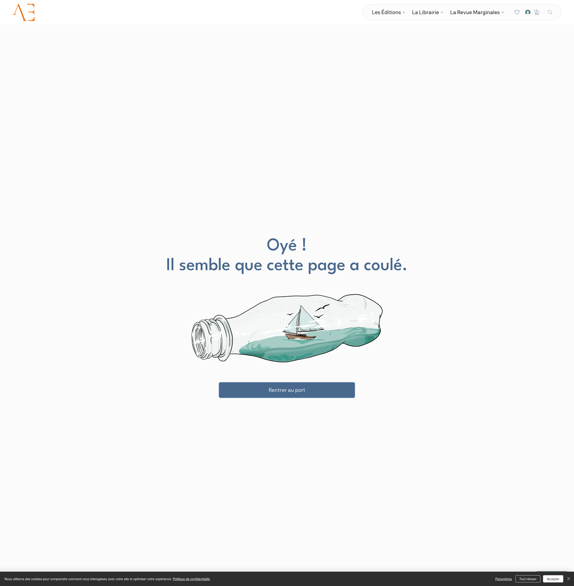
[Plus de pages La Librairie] (442, 12)
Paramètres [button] (503, 579)
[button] (537, 12)
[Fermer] (568, 578)
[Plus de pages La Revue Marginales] (503, 12)
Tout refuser (528, 579)
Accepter (553, 579)
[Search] (550, 12)
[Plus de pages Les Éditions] (404, 12)
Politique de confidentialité (191, 579)
